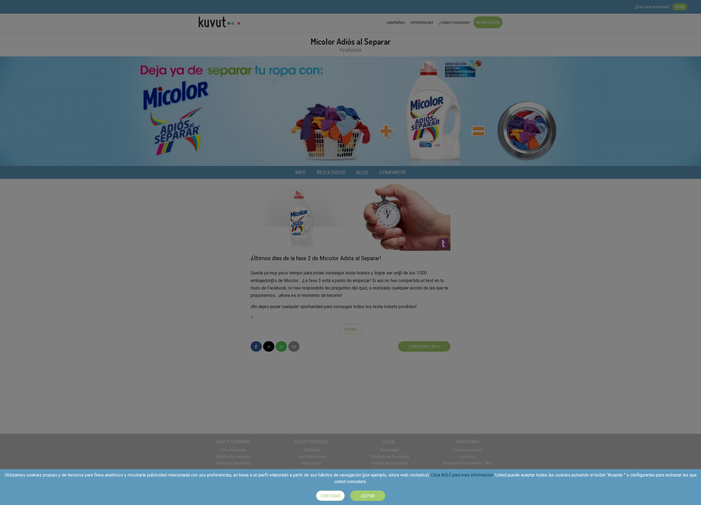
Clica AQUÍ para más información (462, 475)
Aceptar (368, 495)
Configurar (330, 495)
